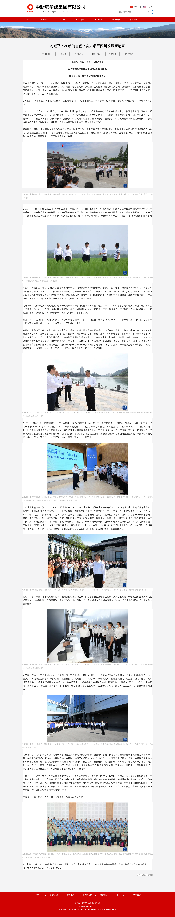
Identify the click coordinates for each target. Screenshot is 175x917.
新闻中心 (62, 20)
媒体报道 (112, 54)
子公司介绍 (80, 20)
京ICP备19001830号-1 (110, 909)
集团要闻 (46, 54)
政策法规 (96, 54)
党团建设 (99, 20)
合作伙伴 (116, 20)
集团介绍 (44, 20)
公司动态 (62, 54)
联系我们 (134, 20)
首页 (29, 20)
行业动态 (79, 54)
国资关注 (129, 54)
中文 (136, 7)
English (149, 7)
